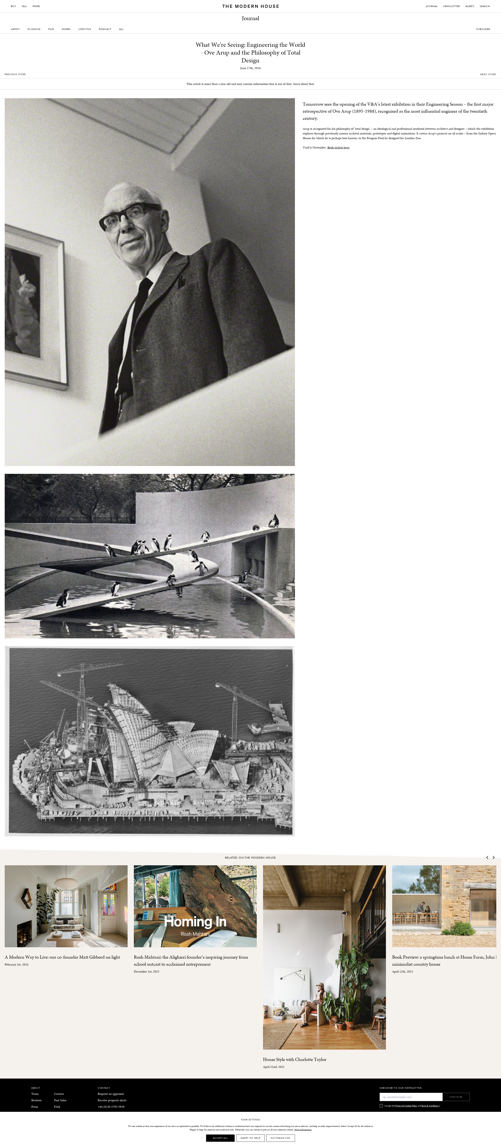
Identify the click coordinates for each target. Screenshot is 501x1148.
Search (485, 6)
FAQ (57, 1106)
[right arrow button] (493, 857)
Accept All (220, 1137)
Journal (432, 6)
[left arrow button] (487, 857)
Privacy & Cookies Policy (406, 1105)
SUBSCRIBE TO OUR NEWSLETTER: (401, 1087)
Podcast (105, 29)
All (121, 29)
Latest (15, 29)
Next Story (488, 74)
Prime (36, 6)
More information (303, 1129)
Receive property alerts (112, 1100)
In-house (34, 29)
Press (34, 1106)
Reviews (36, 1100)
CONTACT (104, 1087)
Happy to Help (250, 1137)
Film (51, 29)
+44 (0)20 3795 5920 (111, 1106)
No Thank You (281, 1137)
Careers (59, 1093)
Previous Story (15, 74)
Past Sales (60, 1100)
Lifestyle (85, 29)
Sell (24, 6)
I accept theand (412, 1105)
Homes (66, 29)
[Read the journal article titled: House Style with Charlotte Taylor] (324, 957)
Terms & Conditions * (430, 1105)
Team (35, 1093)
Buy (13, 6)
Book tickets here (338, 147)
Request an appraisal (111, 1093)
